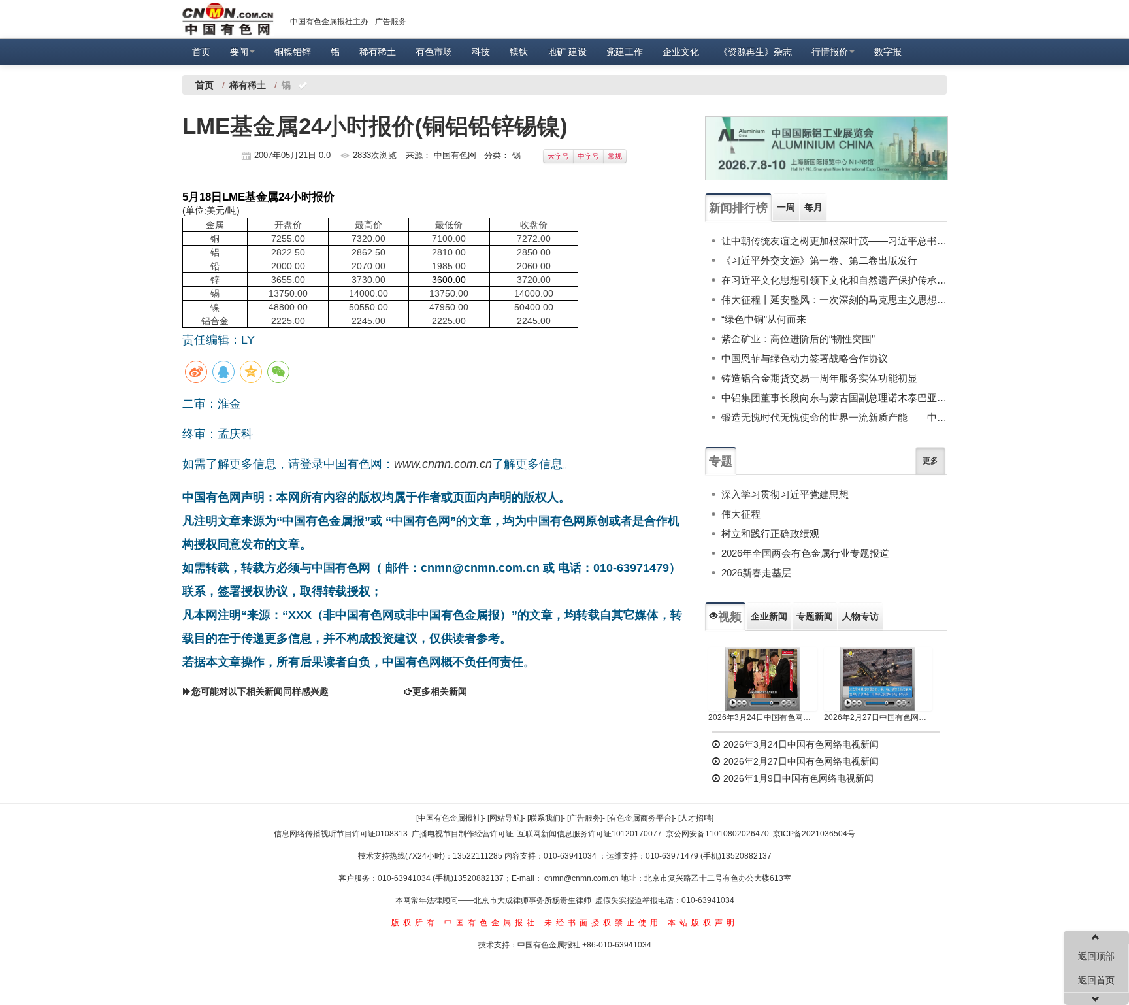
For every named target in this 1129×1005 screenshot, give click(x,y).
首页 (201, 51)
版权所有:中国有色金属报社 (464, 922)
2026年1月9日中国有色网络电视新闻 (797, 778)
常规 (615, 156)
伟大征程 (741, 513)
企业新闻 (769, 616)
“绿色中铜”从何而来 (763, 319)
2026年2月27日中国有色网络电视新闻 (878, 717)
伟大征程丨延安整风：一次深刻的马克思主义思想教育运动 (834, 299)
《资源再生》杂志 (755, 51)
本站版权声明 (703, 922)
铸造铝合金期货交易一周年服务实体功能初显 (819, 378)
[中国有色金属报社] (449, 818)
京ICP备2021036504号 (814, 833)
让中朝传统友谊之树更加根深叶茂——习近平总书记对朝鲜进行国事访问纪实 (834, 240)
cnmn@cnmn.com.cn (582, 878)
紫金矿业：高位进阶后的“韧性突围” (798, 338)
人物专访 (860, 616)
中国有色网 (455, 155)
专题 (720, 461)
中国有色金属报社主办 (329, 21)
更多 (930, 460)
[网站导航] (505, 818)
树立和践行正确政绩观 (770, 533)
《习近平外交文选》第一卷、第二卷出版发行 (819, 260)
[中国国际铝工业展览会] (826, 148)
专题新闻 (814, 616)
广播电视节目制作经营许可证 (463, 833)
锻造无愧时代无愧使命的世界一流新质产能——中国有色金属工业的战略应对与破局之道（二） (834, 417)
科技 (481, 51)
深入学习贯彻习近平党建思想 (785, 494)
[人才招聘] (695, 818)
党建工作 (624, 51)
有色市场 (434, 51)
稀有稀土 (377, 51)
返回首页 (1096, 980)
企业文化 (681, 51)
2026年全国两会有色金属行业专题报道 (805, 553)
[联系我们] (545, 818)
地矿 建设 (567, 51)
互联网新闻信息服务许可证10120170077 (589, 833)
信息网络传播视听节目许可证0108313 (341, 833)
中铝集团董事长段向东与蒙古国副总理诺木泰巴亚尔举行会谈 (834, 397)
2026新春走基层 (756, 572)
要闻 (239, 51)
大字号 (558, 156)
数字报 (888, 51)
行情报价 (829, 51)
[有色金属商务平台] (640, 818)
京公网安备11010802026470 (717, 833)
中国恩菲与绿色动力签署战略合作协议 (804, 358)
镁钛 (519, 51)
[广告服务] (584, 818)
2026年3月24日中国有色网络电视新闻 (762, 717)
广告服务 (390, 21)
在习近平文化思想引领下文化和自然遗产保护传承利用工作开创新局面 (834, 280)
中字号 (588, 156)
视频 (730, 616)
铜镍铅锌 (292, 51)
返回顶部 (1096, 956)
